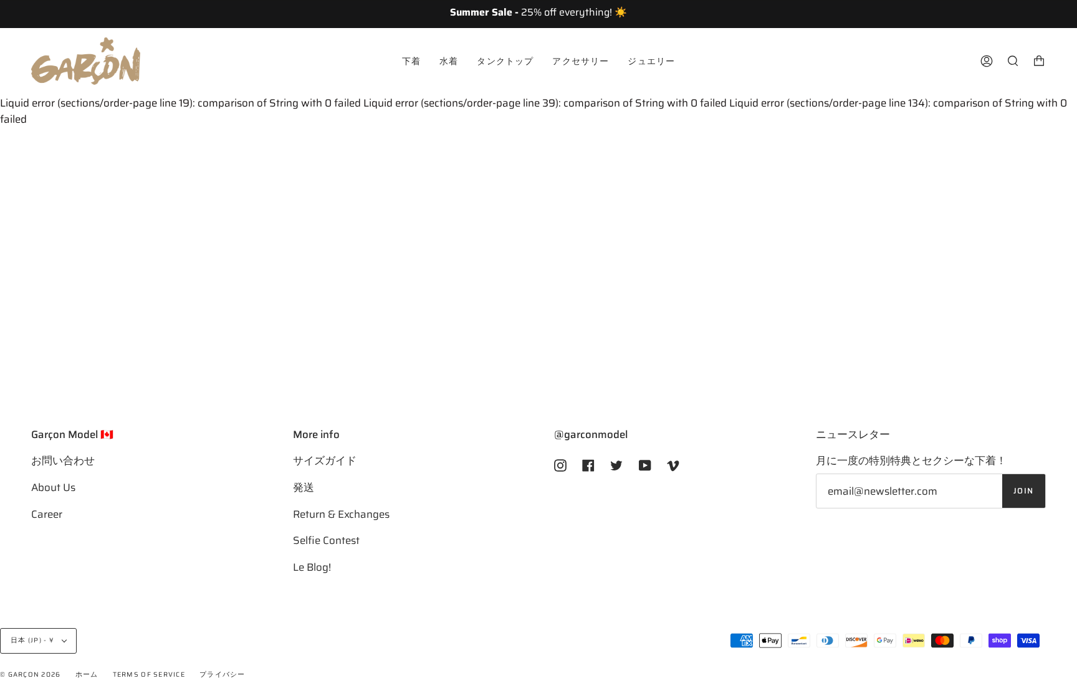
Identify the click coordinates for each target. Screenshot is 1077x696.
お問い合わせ (63, 460)
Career (46, 514)
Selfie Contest (326, 540)
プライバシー (222, 674)
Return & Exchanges (341, 514)
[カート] (1039, 61)
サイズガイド (325, 460)
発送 (303, 487)
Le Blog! (312, 567)
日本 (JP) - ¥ (33, 640)
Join (1023, 491)
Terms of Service (149, 674)
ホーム (86, 674)
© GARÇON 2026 (30, 674)
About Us (53, 487)
